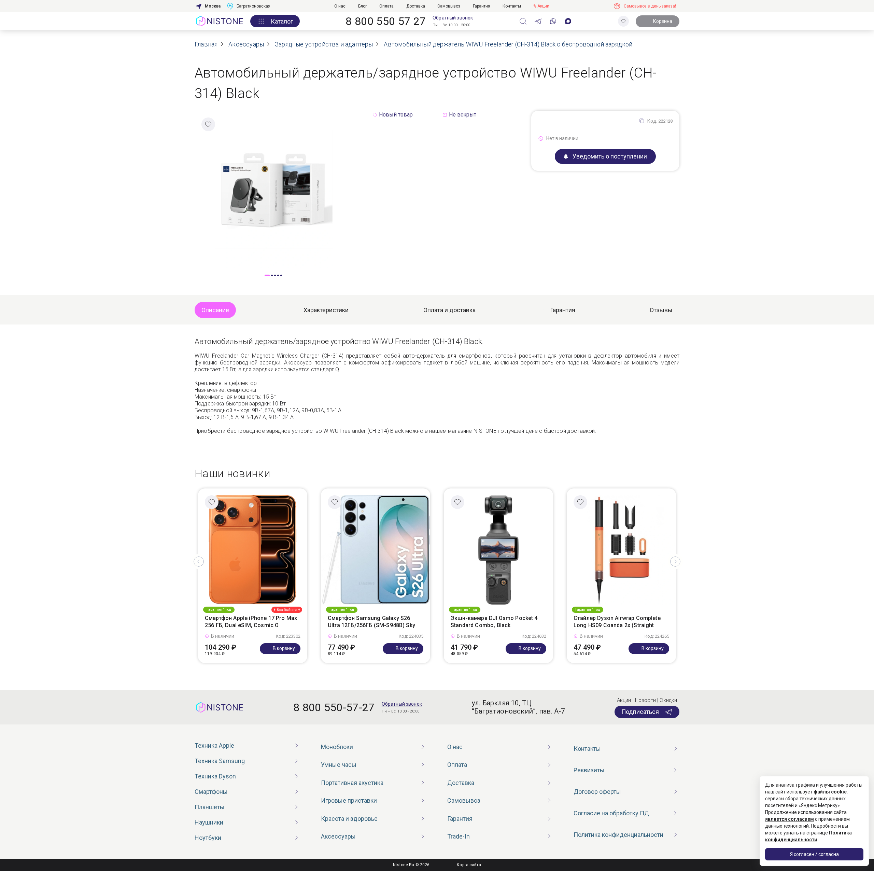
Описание (215, 310)
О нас (340, 6)
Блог (362, 6)
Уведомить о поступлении (610, 156)
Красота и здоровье (349, 818)
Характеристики (326, 310)
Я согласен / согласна (814, 854)
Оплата (386, 6)
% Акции (541, 6)
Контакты (512, 6)
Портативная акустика (352, 782)
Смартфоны (211, 791)
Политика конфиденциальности (618, 834)
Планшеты (210, 807)
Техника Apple (214, 745)
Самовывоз (448, 6)
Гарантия (481, 6)
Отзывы (661, 310)
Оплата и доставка (449, 310)
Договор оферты (597, 791)
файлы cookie (830, 791)
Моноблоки (337, 746)
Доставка (415, 6)
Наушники (209, 822)
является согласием (789, 819)
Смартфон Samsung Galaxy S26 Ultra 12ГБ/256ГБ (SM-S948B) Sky (371, 621)
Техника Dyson (215, 776)
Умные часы (338, 764)
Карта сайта (469, 864)
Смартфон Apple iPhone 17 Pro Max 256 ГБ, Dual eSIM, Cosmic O (251, 621)
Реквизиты (589, 770)
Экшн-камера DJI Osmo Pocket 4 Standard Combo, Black (494, 621)
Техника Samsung (220, 760)
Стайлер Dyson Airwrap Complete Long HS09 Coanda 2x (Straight (617, 621)
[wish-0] (623, 21)
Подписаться (640, 711)
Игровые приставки (349, 800)
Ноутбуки (208, 837)
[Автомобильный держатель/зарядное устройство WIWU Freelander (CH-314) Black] (273, 188)
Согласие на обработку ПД (611, 813)
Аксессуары (338, 836)
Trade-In (458, 836)
